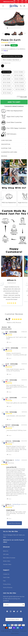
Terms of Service (7, 587)
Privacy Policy (7, 584)
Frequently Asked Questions (14, 106)
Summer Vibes (7, 564)
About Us (5, 551)
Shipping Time (6, 148)
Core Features (6, 140)
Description (5, 144)
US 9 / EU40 (6, 82)
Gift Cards (5, 554)
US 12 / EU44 (7, 93)
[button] (3, 6)
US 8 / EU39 (6, 79)
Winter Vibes (6, 561)
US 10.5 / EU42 (19, 86)
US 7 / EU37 (6, 75)
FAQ (4, 580)
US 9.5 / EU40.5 (19, 82)
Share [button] (9, 342)
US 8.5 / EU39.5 (19, 79)
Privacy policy (23, 631)
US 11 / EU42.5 (7, 89)
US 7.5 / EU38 (18, 75)
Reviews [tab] (4, 327)
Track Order (6, 577)
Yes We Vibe (7, 631)
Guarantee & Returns (9, 152)
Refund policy (15, 631)
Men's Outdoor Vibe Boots (11, 60)
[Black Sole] (2, 65)
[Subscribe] (23, 605)
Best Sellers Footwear (9, 557)
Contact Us (6, 574)
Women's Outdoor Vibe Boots (12, 56)
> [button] (14, 523)
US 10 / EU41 (7, 86)
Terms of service (14, 633)
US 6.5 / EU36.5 (18, 72)
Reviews (4, 156)
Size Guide (23, 96)
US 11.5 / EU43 (19, 89)
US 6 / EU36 (6, 72)
